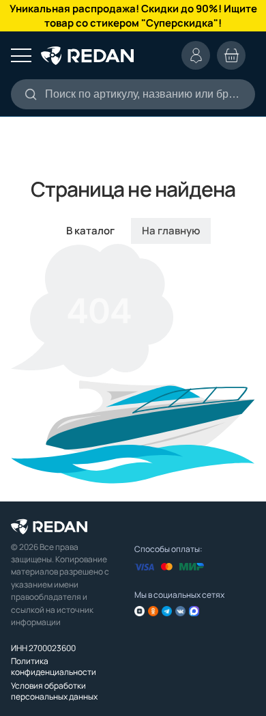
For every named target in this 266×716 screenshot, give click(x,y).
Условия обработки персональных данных (54, 691)
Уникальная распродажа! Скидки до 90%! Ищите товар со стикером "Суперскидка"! (133, 15)
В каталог (90, 230)
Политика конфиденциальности (53, 666)
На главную (171, 230)
